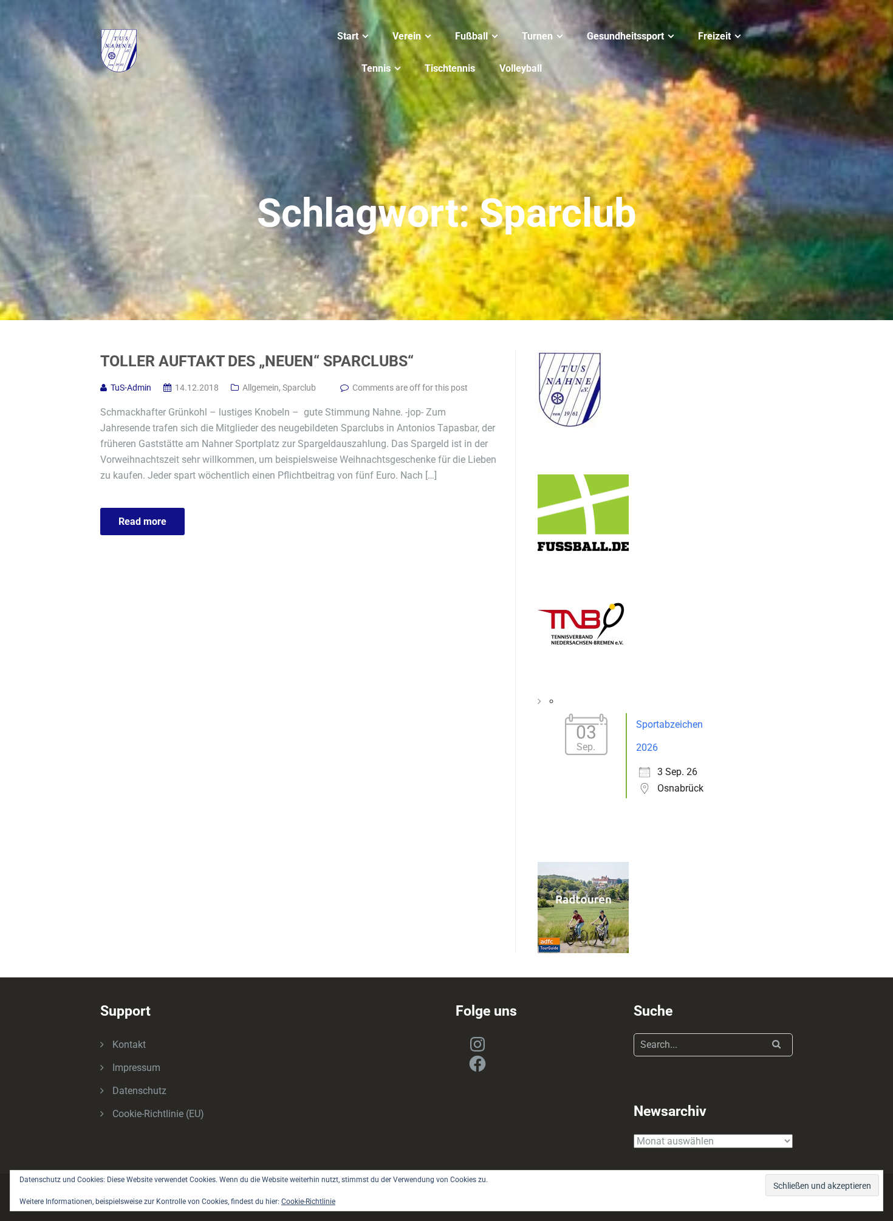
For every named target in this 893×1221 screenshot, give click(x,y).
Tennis (376, 68)
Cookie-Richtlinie (308, 1201)
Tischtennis (450, 68)
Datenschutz (139, 1090)
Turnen (537, 36)
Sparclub (299, 387)
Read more (142, 521)
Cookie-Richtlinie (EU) (158, 1114)
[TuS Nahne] (119, 49)
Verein (406, 36)
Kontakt (129, 1044)
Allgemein (260, 387)
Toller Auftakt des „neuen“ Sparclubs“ (257, 361)
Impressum (136, 1067)
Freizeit (714, 36)
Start (347, 36)
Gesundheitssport (625, 36)
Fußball (471, 36)
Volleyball (520, 68)
